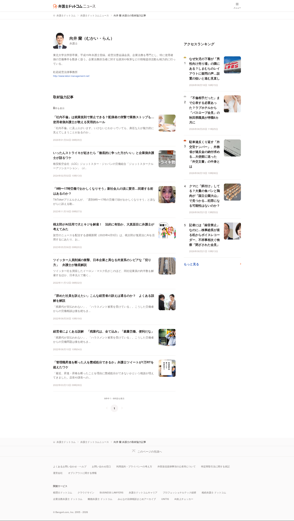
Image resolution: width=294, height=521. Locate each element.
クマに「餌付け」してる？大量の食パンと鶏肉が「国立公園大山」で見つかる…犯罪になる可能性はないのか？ (204, 196)
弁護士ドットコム (66, 15)
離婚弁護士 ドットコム (100, 499)
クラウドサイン (86, 492)
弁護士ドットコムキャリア (143, 492)
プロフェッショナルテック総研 (179, 492)
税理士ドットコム (62, 492)
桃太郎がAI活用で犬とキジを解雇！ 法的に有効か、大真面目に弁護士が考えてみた (103, 226)
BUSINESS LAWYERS (111, 492)
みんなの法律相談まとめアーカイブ (137, 499)
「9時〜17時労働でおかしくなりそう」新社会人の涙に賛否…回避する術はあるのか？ (103, 191)
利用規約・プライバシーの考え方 (134, 466)
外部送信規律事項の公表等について (177, 466)
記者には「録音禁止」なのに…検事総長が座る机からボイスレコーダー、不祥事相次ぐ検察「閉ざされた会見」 (204, 235)
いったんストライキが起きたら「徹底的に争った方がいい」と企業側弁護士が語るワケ (103, 155)
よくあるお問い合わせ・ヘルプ (69, 466)
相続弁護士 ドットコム (214, 492)
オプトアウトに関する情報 (82, 473)
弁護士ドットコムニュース (94, 15)
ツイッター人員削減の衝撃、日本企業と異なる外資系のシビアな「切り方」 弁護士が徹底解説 (102, 262)
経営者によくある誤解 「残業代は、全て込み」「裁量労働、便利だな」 (103, 331)
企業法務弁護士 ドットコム (67, 499)
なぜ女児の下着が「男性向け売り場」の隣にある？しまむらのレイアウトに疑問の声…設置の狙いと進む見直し (204, 69)
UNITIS (165, 499)
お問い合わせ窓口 (101, 466)
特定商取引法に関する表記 (215, 466)
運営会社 (58, 473)
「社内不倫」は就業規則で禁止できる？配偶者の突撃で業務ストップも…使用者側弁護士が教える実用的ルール (103, 119)
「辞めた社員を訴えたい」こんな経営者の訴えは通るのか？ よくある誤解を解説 (103, 298)
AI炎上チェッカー (183, 499)
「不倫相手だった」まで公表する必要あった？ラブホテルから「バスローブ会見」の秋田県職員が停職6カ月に (204, 110)
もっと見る (191, 264)
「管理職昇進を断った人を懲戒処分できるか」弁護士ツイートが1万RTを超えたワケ (103, 364)
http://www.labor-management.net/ (71, 75)
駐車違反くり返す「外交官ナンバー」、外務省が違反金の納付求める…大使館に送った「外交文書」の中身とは (204, 154)
